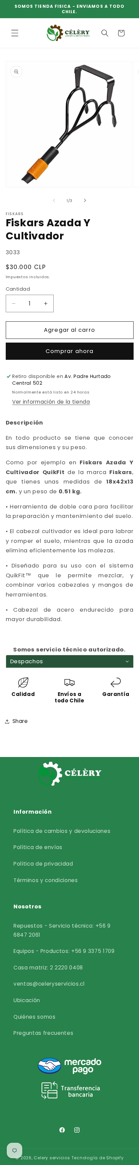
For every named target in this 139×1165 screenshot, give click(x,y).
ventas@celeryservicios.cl (49, 983)
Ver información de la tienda (51, 401)
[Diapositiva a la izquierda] (54, 200)
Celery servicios (52, 1158)
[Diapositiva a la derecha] (85, 200)
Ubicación (26, 1000)
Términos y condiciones (45, 880)
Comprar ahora (69, 351)
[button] (15, 33)
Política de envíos (37, 847)
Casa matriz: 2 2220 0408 (48, 967)
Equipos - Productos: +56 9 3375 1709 (64, 951)
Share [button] (20, 721)
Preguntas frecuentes (43, 1033)
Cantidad (18, 289)
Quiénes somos (34, 1016)
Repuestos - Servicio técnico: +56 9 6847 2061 (62, 930)
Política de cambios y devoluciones (61, 831)
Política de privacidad (43, 863)
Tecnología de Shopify (98, 1158)
